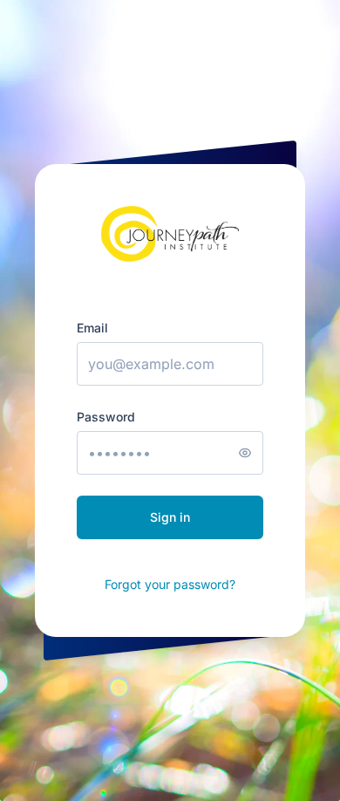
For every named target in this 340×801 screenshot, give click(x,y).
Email (92, 327)
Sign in (170, 517)
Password (106, 416)
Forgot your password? (170, 584)
